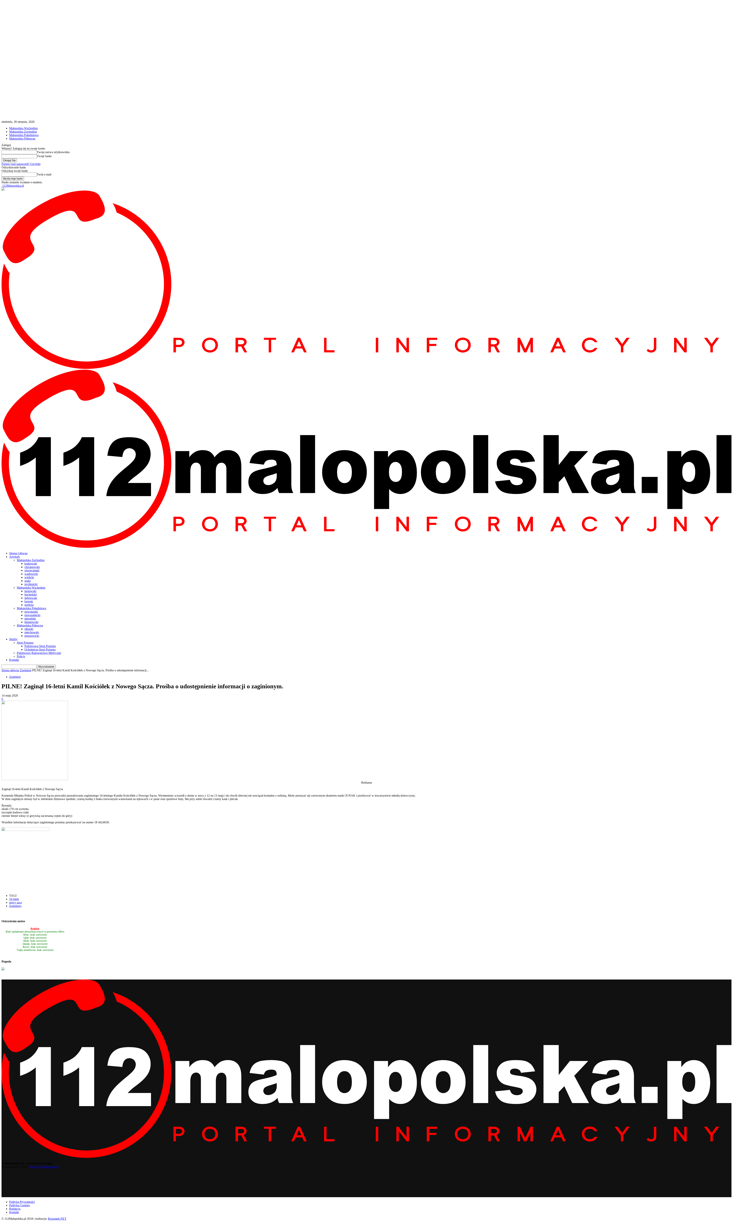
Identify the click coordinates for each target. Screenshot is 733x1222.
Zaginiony (15, 906)
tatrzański (30, 618)
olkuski (28, 628)
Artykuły (14, 556)
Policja (21, 656)
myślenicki (30, 584)
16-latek (14, 899)
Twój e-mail (44, 174)
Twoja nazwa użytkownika (53, 152)
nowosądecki (32, 615)
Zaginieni (25, 670)
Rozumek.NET (57, 1218)
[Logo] (366, 367)
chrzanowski (32, 567)
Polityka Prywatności (22, 1201)
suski (27, 580)
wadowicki (31, 573)
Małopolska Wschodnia (23, 128)
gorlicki (29, 604)
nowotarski (31, 611)
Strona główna (10, 670)
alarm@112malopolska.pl (44, 1166)
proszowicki (31, 635)
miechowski (31, 632)
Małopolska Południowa (24, 135)
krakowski (30, 563)
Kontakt (14, 659)
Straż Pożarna (25, 642)
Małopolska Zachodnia (23, 131)
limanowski (31, 622)
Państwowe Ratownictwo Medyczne (39, 653)
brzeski (28, 601)
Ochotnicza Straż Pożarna (40, 649)
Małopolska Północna (22, 138)
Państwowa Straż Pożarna (40, 646)
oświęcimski (31, 570)
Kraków (35, 928)
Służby (13, 639)
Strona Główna (18, 553)
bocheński (30, 594)
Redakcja (14, 1208)
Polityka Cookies (19, 1205)
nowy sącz (15, 902)
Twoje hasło (44, 156)
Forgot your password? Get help (21, 164)
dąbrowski (30, 598)
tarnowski (30, 591)
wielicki (29, 577)
